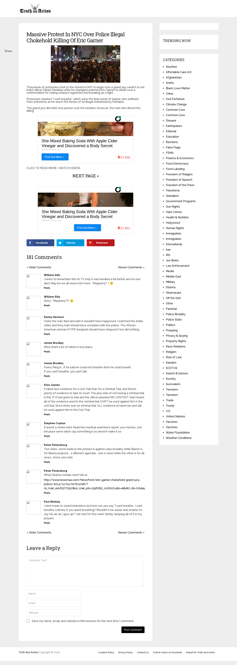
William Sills (52, 275)
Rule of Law (174, 357)
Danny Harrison (54, 317)
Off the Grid (173, 298)
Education (172, 136)
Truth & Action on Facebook (167, 652)
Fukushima (173, 190)
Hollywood (173, 222)
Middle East (173, 276)
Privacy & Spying (177, 335)
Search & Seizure (177, 373)
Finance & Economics (180, 158)
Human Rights (175, 228)
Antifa (170, 83)
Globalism (172, 195)
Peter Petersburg (55, 445)
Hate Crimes (174, 212)
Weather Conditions (179, 438)
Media (170, 271)
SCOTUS (171, 368)
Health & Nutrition (177, 217)
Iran (168, 249)
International (174, 244)
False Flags (173, 147)
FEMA (170, 152)
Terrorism (172, 389)
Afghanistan (173, 77)
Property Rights (176, 341)
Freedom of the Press (180, 185)
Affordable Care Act (179, 72)
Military (170, 282)
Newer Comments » (131, 267)
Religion (171, 351)
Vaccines (171, 421)
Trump (170, 405)
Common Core (175, 109)
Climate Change (176, 104)
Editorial (171, 131)
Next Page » (86, 176)
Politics (170, 325)
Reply (47, 288)
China (169, 93)
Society (171, 378)
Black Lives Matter (178, 88)
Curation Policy (106, 652)
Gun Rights (173, 206)
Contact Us (143, 652)
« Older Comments (39, 267)
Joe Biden (172, 260)
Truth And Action (28, 652)
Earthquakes (174, 126)
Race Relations (175, 346)
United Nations (175, 416)
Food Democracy (177, 163)
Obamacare (173, 292)
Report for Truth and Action (200, 652)
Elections (172, 142)
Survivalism (173, 384)
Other (169, 303)
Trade (169, 400)
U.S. (168, 411)
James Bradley (54, 342)
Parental (171, 308)
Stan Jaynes (52, 384)
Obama (170, 287)
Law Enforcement (177, 265)
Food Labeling (175, 169)
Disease (171, 120)
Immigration (173, 233)
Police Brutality (175, 314)
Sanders (171, 362)
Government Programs (181, 201)
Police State (174, 319)
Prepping (172, 330)
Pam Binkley (52, 501)
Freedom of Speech (179, 179)
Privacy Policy (125, 652)
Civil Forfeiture (175, 99)
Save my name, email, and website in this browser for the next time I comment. (83, 621)
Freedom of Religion (179, 174)
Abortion (171, 66)
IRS (168, 255)
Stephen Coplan (54, 423)
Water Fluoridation (178, 432)
